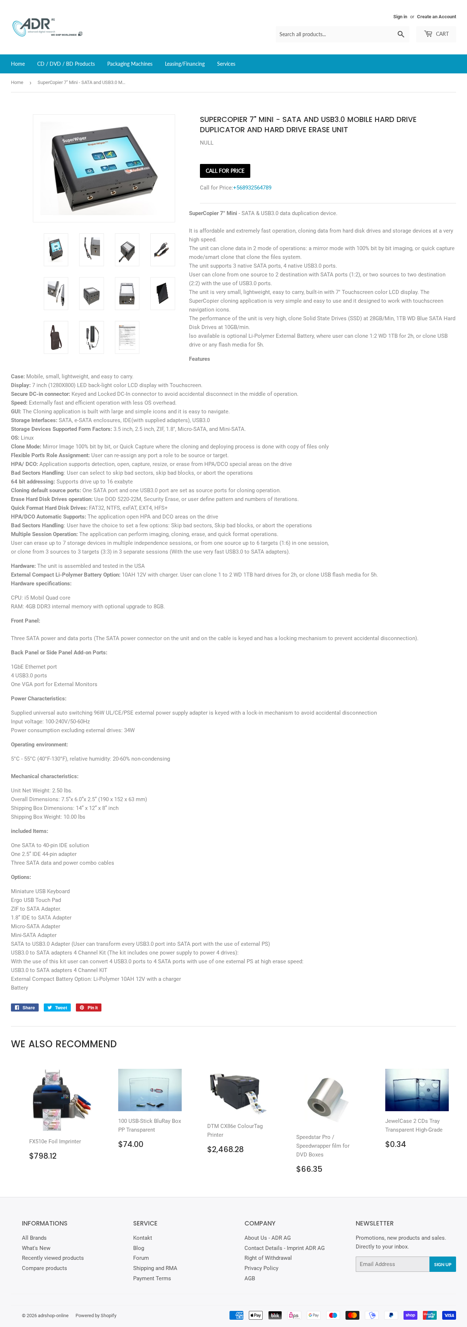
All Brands (34, 1238)
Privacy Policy (261, 1268)
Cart (442, 34)
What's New (36, 1248)
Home (18, 64)
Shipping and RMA (155, 1268)
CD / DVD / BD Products (66, 64)
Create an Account (436, 16)
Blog (138, 1248)
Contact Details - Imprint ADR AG (284, 1248)
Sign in (400, 16)
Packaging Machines (130, 64)
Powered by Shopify (96, 1315)
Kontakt (142, 1238)
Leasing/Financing (185, 64)
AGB (249, 1278)
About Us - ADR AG (267, 1238)
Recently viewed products (53, 1258)
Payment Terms (152, 1278)
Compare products (44, 1268)
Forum (141, 1258)
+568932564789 (252, 187)
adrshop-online (53, 1315)
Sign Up (442, 1264)
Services (226, 64)
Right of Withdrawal (268, 1258)
